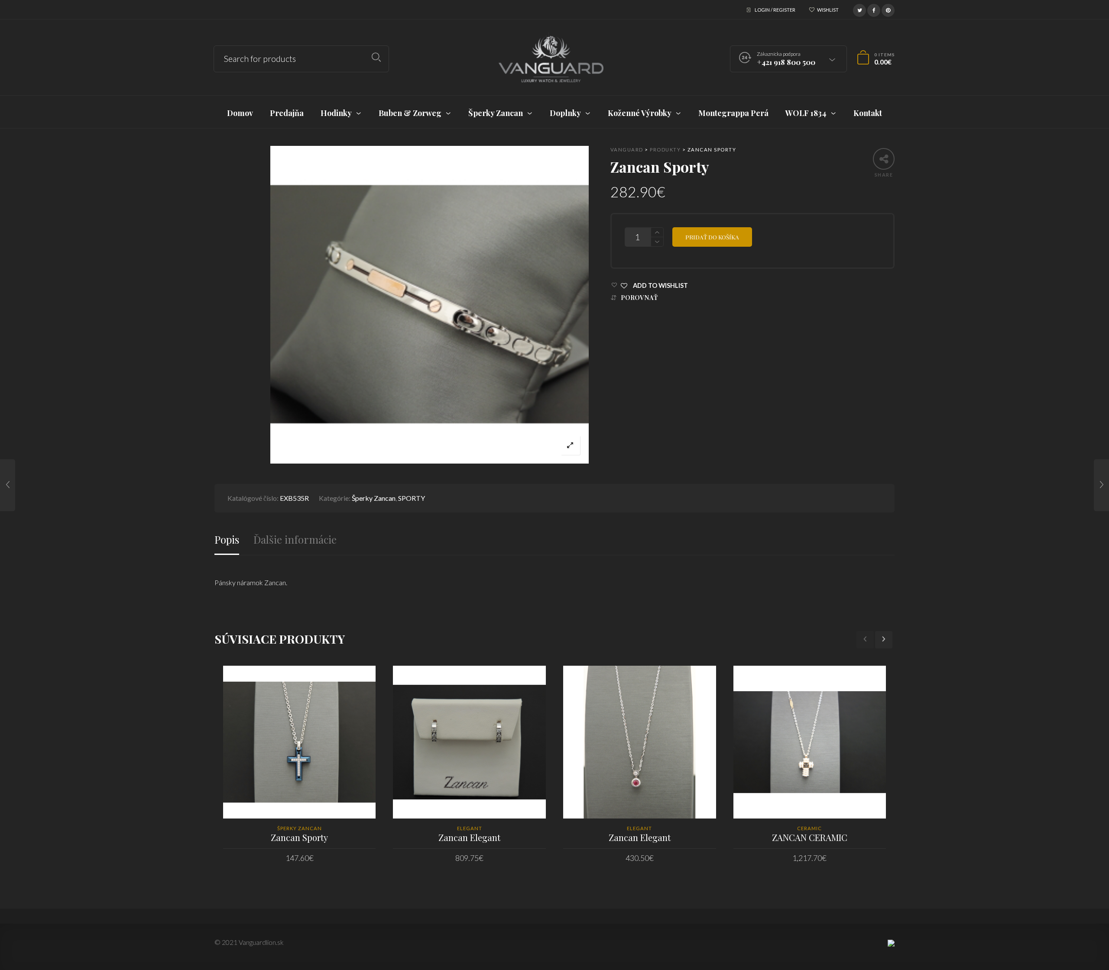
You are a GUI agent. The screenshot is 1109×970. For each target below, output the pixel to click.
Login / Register (775, 10)
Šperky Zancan (374, 498)
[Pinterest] (888, 9)
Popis (226, 539)
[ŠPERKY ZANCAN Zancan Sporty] (7, 485)
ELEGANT (469, 828)
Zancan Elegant (469, 837)
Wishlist (828, 10)
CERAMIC (809, 828)
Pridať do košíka (712, 237)
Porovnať (639, 297)
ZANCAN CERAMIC (809, 837)
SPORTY (411, 498)
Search (376, 57)
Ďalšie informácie (295, 539)
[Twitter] (859, 9)
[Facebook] (873, 9)
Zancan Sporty (299, 837)
